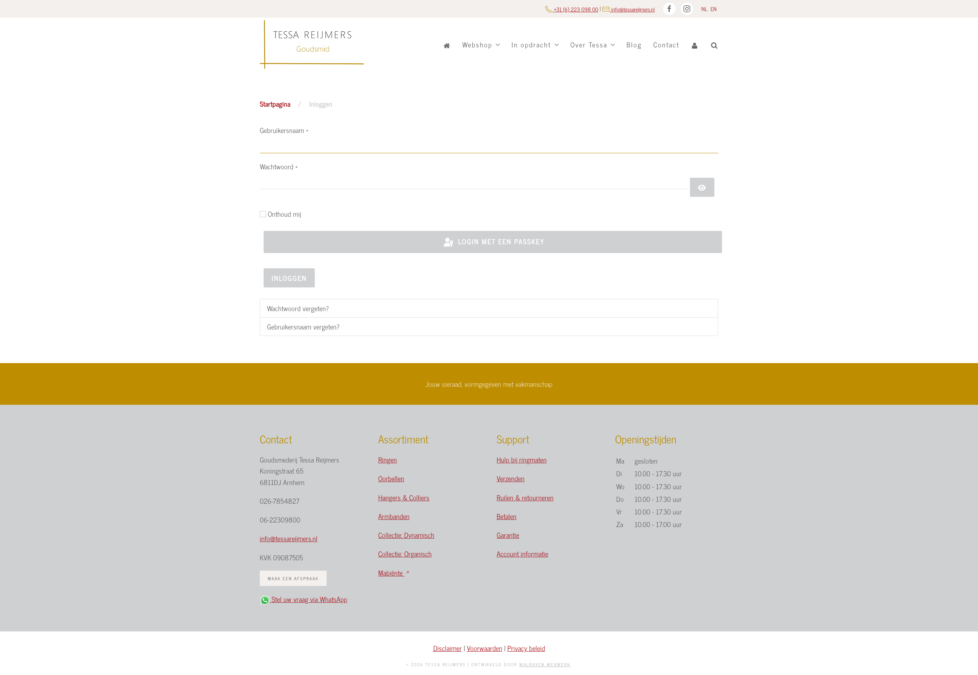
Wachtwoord (279, 166)
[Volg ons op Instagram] (687, 9)
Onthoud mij (284, 213)
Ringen (387, 459)
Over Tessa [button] (588, 44)
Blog (634, 44)
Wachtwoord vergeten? (298, 308)
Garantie (508, 534)
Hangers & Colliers (403, 497)
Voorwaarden (484, 648)
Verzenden (511, 478)
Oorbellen (391, 478)
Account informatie (522, 553)
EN (714, 8)
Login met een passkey (500, 241)
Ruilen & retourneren (525, 497)
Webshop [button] (477, 44)
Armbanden (394, 516)
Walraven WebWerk (544, 664)
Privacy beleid (526, 648)
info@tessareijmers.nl (288, 538)
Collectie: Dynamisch (406, 534)
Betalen (507, 516)
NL (705, 8)
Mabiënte (391, 572)
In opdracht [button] (531, 44)
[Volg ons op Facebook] (669, 9)
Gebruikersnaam (284, 130)
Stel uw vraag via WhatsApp (308, 599)
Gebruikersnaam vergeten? (303, 326)
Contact (666, 44)
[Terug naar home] (312, 44)
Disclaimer (447, 648)
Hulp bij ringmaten (522, 459)
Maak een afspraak (293, 578)
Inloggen (289, 278)
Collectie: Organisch (405, 553)
